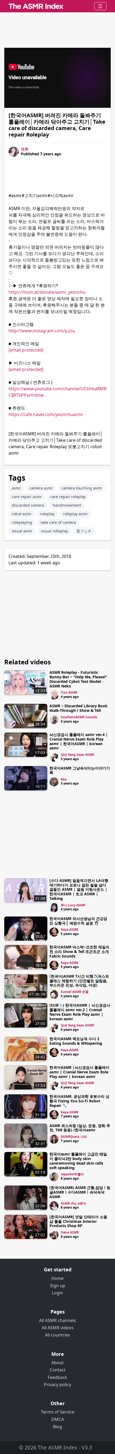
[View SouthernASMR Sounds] (54, 719)
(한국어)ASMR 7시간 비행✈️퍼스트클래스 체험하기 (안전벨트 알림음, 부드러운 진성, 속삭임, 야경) (79, 981)
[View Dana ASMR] (54, 1234)
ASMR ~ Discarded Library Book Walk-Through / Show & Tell (78, 708)
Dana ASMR (70, 1232)
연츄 (24, 149)
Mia (64, 779)
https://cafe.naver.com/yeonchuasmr (46, 414)
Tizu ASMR (69, 692)
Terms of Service (57, 1412)
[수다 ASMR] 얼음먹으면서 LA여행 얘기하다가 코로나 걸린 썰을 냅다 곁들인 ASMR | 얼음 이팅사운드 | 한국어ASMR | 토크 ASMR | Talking (78, 889)
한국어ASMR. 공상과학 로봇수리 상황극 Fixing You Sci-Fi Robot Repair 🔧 (79, 1101)
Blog (57, 1427)
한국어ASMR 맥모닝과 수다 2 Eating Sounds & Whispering (75, 1041)
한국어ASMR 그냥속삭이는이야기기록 (79, 770)
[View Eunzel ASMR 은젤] (54, 994)
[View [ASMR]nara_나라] (54, 1139)
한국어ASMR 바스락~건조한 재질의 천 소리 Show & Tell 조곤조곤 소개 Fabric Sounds (79, 951)
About (57, 1362)
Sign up (57, 1286)
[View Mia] (54, 781)
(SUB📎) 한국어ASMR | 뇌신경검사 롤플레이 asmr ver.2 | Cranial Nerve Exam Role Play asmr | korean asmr (79, 1012)
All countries (57, 1335)
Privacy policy (57, 1384)
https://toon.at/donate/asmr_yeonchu (47, 292)
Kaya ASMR (69, 929)
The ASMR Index (57, 1447)
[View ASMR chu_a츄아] (54, 1205)
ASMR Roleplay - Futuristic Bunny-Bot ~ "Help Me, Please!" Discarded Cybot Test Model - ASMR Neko (78, 679)
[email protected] (26, 350)
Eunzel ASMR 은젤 (75, 991)
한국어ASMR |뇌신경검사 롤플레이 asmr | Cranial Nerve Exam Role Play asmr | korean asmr (79, 1072)
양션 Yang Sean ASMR (77, 754)
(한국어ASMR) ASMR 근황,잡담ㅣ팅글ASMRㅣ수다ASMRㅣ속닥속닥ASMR (79, 1192)
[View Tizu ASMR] (54, 695)
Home (57, 1278)
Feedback (57, 1377)
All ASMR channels (57, 1320)
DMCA (57, 1419)
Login (57, 1293)
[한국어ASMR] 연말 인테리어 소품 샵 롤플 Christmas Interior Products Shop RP (78, 1221)
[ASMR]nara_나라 (74, 1136)
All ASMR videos (58, 1328)
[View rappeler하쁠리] (54, 1176)
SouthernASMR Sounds (79, 717)
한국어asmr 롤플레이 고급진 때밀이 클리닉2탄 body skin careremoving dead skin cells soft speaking (78, 1160)
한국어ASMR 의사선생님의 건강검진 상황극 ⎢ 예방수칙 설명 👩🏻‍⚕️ (78, 921)
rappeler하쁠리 (72, 1174)
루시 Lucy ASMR (73, 905)
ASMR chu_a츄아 (73, 1203)
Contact (58, 1370)
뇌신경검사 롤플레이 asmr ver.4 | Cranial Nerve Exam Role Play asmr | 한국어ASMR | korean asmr (78, 741)
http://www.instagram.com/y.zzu (42, 331)
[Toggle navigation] (100, 6)
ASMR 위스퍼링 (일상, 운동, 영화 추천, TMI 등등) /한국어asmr (79, 1128)
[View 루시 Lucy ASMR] (54, 907)
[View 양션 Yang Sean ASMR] (54, 757)
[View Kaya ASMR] (54, 932)
